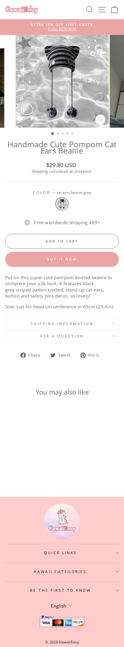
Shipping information (62, 323)
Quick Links (60, 552)
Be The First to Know (60, 590)
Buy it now (62, 259)
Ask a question (62, 336)
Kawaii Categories (60, 571)
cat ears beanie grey (62, 204)
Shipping (40, 171)
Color (62, 192)
